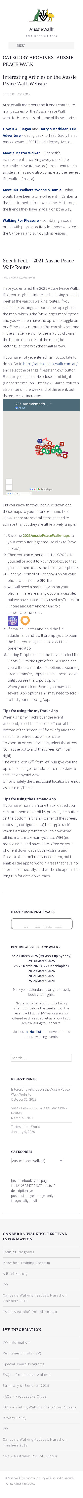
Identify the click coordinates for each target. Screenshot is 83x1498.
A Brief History (15, 1273)
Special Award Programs (23, 1364)
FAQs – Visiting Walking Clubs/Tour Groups (39, 1407)
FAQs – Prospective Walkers (27, 1374)
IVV (5, 1284)
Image (6, 277)
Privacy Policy (15, 1418)
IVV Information (16, 1342)
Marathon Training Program (26, 1262)
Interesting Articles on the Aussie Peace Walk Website (40, 80)
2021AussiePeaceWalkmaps (46, 535)
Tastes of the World (25, 1126)
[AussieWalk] (41, 14)
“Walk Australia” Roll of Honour (30, 1311)
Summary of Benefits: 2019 (26, 1385)
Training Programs (18, 1252)
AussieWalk (41, 29)
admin (26, 94)
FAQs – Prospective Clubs (25, 1396)
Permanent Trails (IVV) (22, 1353)
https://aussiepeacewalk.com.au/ (50, 363)
